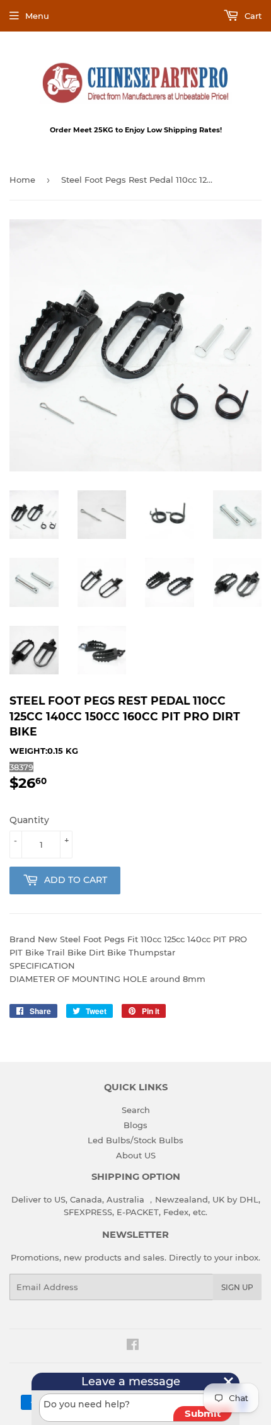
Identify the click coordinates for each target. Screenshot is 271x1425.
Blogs (135, 1125)
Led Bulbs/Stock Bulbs (135, 1140)
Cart (252, 16)
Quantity (29, 820)
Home (22, 180)
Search (136, 1110)
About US (136, 1155)
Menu (37, 16)
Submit (203, 1413)
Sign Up (237, 1287)
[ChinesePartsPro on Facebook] (132, 1346)
